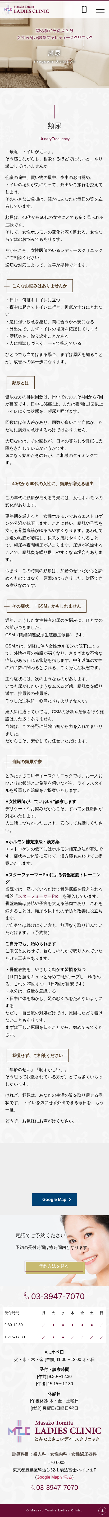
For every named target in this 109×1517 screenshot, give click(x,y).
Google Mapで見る (54, 1477)
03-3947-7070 (58, 1296)
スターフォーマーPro (38, 896)
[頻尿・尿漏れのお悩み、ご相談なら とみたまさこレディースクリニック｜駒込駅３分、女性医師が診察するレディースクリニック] (26, 10)
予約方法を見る (54, 1266)
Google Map (54, 1199)
